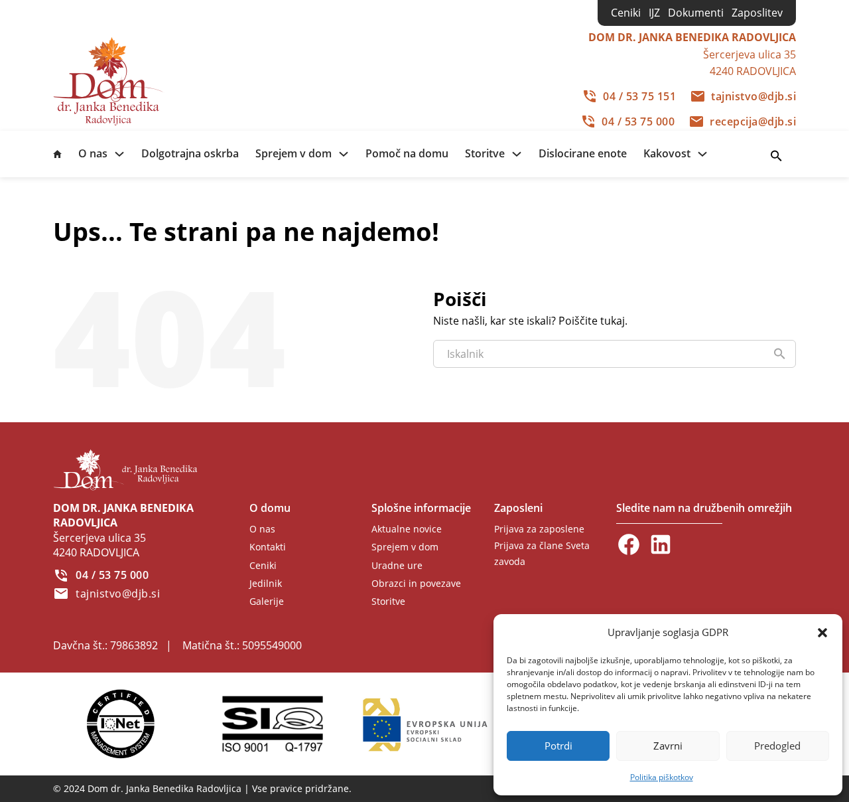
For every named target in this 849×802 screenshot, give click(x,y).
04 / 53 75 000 (638, 121)
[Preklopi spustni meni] (119, 154)
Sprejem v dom (293, 153)
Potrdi (558, 745)
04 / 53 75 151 (639, 96)
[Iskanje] (779, 354)
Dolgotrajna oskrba (190, 153)
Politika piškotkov (661, 777)
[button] (822, 632)
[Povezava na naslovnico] (110, 80)
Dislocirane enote (583, 153)
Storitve (485, 153)
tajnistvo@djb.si (753, 96)
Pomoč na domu (406, 153)
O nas (92, 153)
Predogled (777, 745)
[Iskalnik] (776, 156)
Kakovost (666, 153)
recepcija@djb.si (753, 121)
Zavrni (668, 745)
